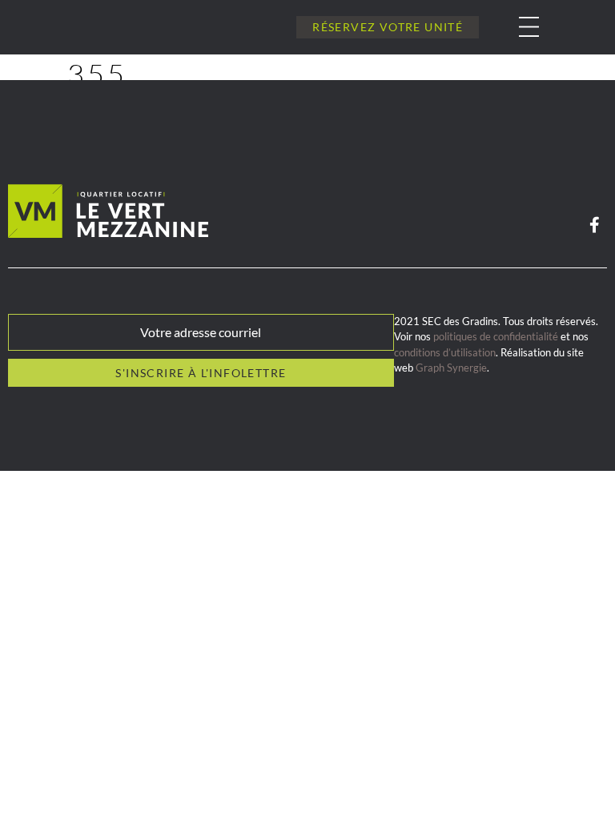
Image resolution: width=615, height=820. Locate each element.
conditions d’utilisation (445, 352)
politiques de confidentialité (495, 336)
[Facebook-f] (594, 225)
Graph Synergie (451, 367)
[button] (517, 27)
